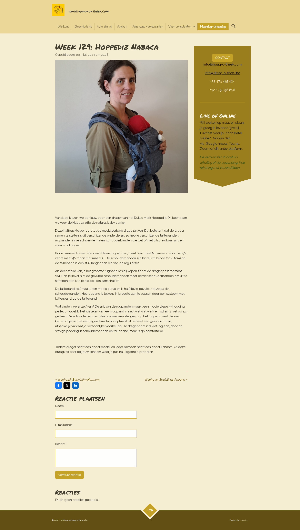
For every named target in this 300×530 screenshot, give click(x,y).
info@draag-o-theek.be (222, 73)
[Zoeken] (233, 26)
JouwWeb (244, 520)
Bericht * (61, 444)
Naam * (60, 406)
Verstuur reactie (69, 475)
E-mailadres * (64, 425)
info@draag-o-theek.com (222, 64)
